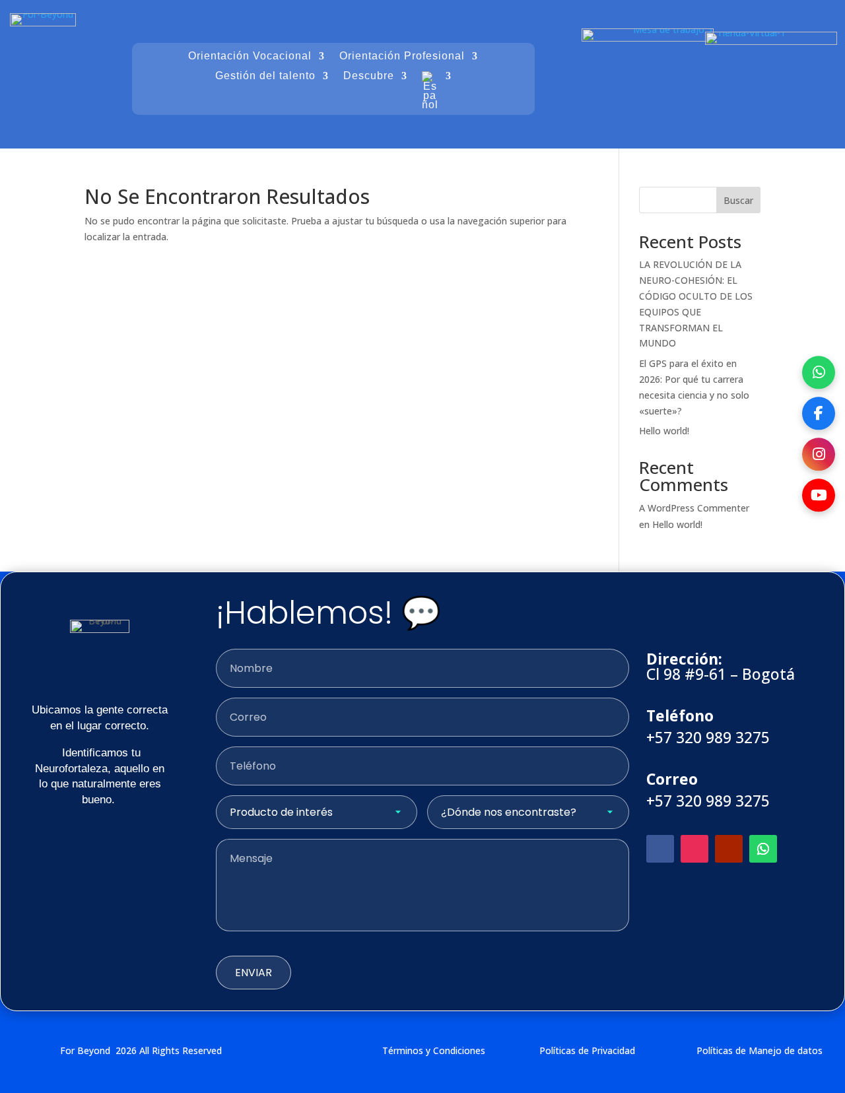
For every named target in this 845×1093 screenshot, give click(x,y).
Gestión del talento (265, 76)
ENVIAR (253, 972)
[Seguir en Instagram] (694, 849)
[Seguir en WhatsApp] (763, 849)
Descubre (368, 76)
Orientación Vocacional (250, 56)
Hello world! (664, 430)
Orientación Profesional (402, 56)
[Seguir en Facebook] (660, 849)
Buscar (738, 200)
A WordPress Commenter (694, 508)
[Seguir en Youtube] (729, 849)
